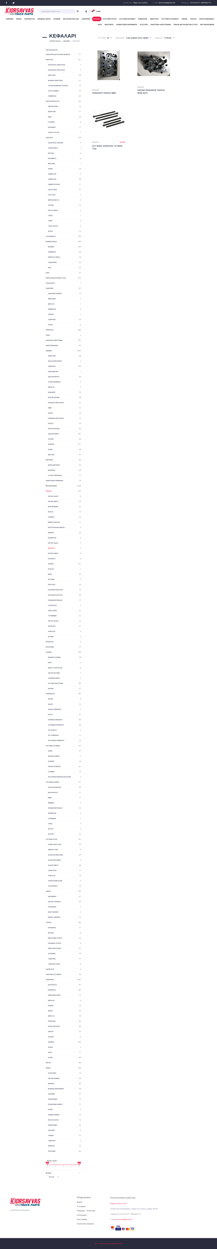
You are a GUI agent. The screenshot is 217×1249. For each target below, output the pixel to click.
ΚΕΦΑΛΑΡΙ (95, 90)
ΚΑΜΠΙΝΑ (9, 19)
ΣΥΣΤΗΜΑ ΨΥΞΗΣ (110, 19)
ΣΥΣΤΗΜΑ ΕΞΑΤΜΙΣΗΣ (170, 19)
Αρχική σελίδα (55, 41)
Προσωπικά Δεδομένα (85, 1224)
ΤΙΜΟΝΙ (184, 19)
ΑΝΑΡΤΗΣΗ (154, 19)
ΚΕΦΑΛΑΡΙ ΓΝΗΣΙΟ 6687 (104, 93)
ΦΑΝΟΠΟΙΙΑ (142, 19)
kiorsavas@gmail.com (167, 2)
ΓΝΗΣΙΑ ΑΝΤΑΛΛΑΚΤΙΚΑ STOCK (186, 24)
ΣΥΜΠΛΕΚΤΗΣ (29, 19)
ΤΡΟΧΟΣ (193, 19)
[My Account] (86, 11)
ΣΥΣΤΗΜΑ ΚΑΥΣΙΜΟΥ (127, 19)
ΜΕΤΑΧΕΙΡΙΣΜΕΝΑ (207, 24)
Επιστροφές (81, 1215)
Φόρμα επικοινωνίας (118, 1203)
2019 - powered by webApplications (108, 1243)
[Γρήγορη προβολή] (106, 65)
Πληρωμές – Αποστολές (86, 1210)
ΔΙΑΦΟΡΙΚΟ (86, 19)
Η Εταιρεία (81, 1206)
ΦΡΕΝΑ (18, 19)
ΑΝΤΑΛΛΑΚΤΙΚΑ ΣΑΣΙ (71, 19)
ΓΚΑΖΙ (100, 24)
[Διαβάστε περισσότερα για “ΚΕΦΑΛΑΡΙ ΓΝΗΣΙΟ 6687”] (111, 65)
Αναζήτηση (78, 11)
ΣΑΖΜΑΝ (56, 19)
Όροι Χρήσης (82, 1219)
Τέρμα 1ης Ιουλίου (140, 2)
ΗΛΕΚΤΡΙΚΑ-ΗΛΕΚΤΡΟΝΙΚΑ (161, 24)
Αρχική (79, 1202)
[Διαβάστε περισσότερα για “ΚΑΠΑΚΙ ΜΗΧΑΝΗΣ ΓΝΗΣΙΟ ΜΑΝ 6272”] (156, 63)
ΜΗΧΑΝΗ (96, 19)
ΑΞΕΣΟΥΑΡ (144, 24)
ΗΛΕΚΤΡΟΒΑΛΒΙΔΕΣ (206, 19)
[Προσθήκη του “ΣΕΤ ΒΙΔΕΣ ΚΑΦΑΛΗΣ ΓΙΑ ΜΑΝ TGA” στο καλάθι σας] (111, 119)
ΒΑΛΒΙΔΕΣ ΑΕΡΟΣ (44, 19)
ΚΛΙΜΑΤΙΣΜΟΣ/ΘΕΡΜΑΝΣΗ (126, 24)
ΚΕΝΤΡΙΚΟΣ (109, 24)
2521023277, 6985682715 (200, 2)
